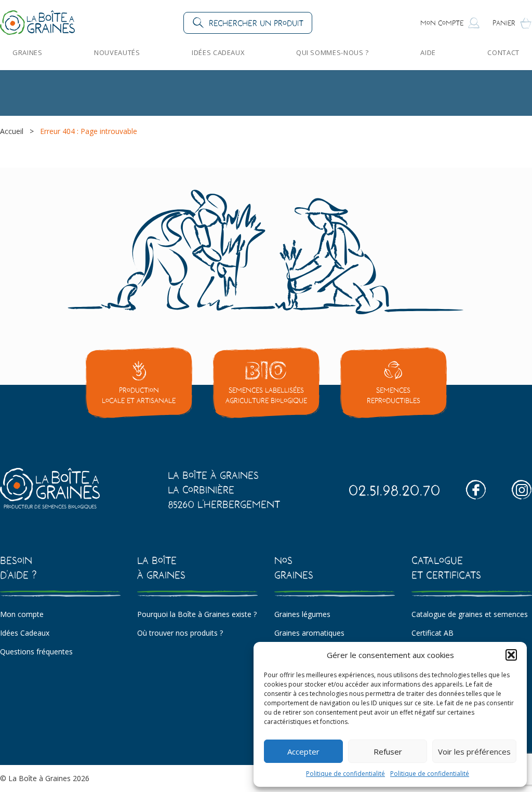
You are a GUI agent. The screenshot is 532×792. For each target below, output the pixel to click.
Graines (27, 52)
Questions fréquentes (36, 651)
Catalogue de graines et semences (469, 614)
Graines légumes (302, 614)
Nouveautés (117, 52)
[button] (511, 655)
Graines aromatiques (309, 633)
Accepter (303, 751)
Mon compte (22, 614)
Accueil (11, 131)
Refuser (388, 751)
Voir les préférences (474, 751)
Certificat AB (432, 633)
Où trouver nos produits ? (180, 633)
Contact (503, 52)
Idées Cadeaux (218, 52)
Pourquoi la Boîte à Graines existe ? (197, 614)
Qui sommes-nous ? (332, 52)
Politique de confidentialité (345, 773)
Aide (428, 52)
